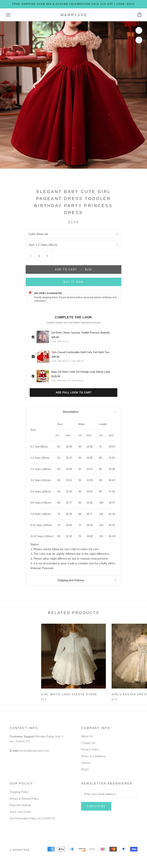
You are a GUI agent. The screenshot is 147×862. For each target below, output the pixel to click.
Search (85, 762)
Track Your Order (20, 811)
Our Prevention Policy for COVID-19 (32, 818)
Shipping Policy (19, 791)
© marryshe (20, 850)
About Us (87, 736)
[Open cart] (139, 15)
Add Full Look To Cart (73, 392)
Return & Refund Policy (24, 798)
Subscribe (96, 806)
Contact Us (88, 743)
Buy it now (73, 282)
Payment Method (20, 805)
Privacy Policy (90, 749)
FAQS (85, 769)
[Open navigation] (8, 15)
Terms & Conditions (93, 756)
